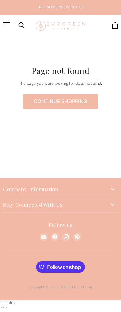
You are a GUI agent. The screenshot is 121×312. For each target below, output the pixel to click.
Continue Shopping (60, 101)
